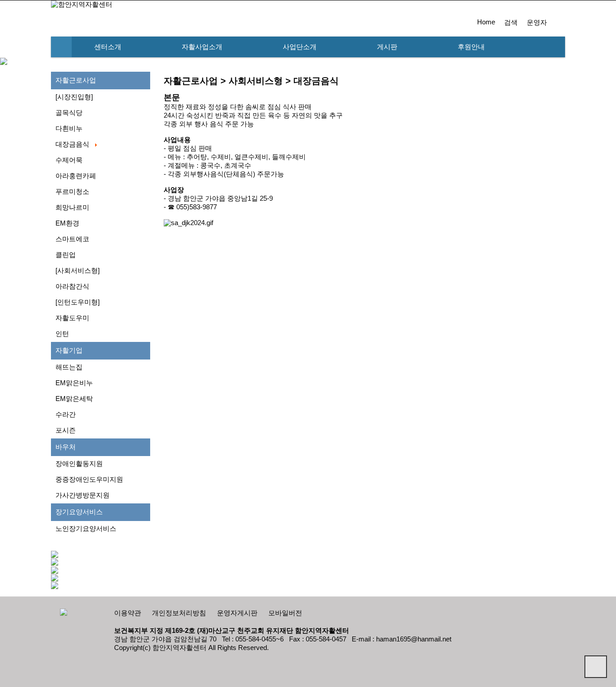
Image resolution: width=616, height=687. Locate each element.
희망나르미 (72, 207)
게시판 (387, 47)
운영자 (537, 22)
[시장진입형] (74, 97)
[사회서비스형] (77, 270)
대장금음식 (72, 144)
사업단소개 (300, 47)
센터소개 (107, 47)
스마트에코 (72, 239)
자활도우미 (72, 318)
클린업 (65, 254)
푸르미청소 (72, 191)
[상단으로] (595, 666)
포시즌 (65, 430)
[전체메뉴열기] (61, 47)
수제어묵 (69, 160)
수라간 (65, 414)
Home (486, 22)
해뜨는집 (69, 367)
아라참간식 (72, 286)
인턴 (62, 333)
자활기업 (69, 350)
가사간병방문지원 (82, 495)
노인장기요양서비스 (85, 528)
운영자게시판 (237, 613)
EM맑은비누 (74, 383)
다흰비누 (69, 128)
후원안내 (471, 47)
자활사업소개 (202, 47)
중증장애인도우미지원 (89, 479)
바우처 (65, 447)
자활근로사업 (75, 80)
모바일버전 (285, 613)
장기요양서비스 (79, 512)
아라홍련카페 (75, 176)
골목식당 (69, 112)
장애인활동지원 (79, 463)
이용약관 (127, 613)
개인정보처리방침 (179, 613)
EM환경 (67, 223)
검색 (511, 22)
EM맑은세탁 (74, 398)
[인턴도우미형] (77, 302)
